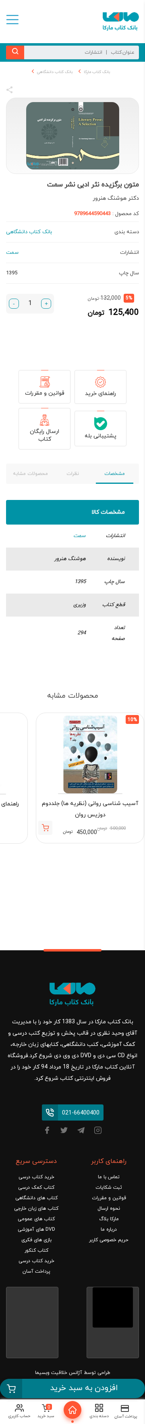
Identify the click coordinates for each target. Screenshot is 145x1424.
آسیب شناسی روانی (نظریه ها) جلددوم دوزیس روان (90, 809)
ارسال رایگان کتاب (44, 435)
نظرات (72, 473)
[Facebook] (47, 1132)
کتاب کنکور (36, 1250)
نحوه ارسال (108, 1208)
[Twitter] (64, 1132)
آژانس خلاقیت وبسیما (58, 1373)
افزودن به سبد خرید (84, 1388)
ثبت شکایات (108, 1187)
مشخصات (114, 473)
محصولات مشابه (30, 473)
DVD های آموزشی (36, 1229)
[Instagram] (98, 1132)
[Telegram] (81, 1132)
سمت (79, 535)
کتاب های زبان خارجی (36, 1208)
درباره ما (109, 1229)
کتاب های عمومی (36, 1219)
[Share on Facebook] (24, 91)
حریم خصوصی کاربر (108, 1240)
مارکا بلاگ (109, 1219)
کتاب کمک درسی (36, 1187)
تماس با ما (109, 1177)
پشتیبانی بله (100, 436)
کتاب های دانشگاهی (36, 1198)
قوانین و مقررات (44, 393)
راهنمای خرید (100, 393)
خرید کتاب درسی (36, 1177)
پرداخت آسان (36, 1271)
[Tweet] (53, 91)
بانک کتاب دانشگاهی (54, 72)
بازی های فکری (36, 1240)
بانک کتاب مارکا (97, 72)
